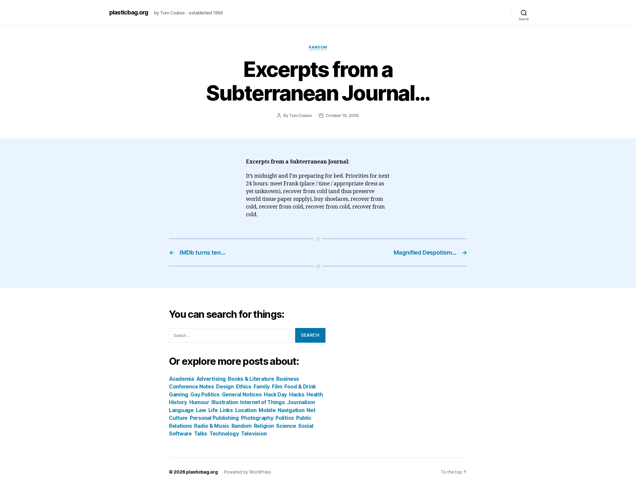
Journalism (301, 402)
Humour (199, 402)
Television (254, 434)
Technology (224, 434)
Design (225, 386)
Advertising (211, 379)
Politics (285, 418)
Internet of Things (262, 402)
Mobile (267, 410)
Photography (257, 418)
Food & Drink (300, 386)
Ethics (243, 386)
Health (315, 394)
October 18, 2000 (342, 115)
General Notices (242, 394)
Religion (264, 426)
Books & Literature (251, 379)
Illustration (224, 402)
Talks (200, 434)
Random (318, 47)
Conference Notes (191, 386)
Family (262, 386)
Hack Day (275, 394)
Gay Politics (205, 394)
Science (286, 426)
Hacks (297, 394)
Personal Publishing (214, 418)
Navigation (291, 410)
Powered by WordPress (247, 472)
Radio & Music (211, 426)
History (178, 402)
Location (246, 410)
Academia (181, 379)
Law (201, 410)
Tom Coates (300, 115)
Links (226, 410)
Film (277, 386)
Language (181, 410)
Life (213, 410)
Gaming (178, 394)
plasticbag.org (128, 12)
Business (287, 379)
